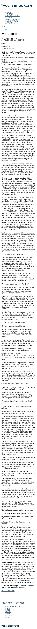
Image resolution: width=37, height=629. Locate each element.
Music (8, 612)
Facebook (30, 586)
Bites (7, 610)
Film (7, 617)
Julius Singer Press (14, 19)
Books (8, 608)
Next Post (19, 603)
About (8, 12)
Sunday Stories (12, 16)
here (33, 582)
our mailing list (18, 587)
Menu (3, 26)
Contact (9, 14)
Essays (8, 17)
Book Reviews (11, 21)
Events (8, 615)
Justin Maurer (8, 591)
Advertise (10, 23)
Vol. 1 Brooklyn (10, 626)
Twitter (23, 586)
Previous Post (8, 603)
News (7, 613)
